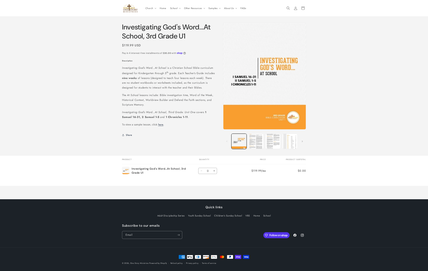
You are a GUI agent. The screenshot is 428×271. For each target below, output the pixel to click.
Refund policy (177, 263)
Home (256, 215)
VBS (247, 215)
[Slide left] (227, 141)
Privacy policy (192, 263)
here (160, 124)
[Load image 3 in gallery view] (273, 141)
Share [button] (129, 135)
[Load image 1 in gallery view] (239, 141)
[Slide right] (302, 141)
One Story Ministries (139, 263)
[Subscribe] (178, 235)
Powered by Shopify (158, 263)
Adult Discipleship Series (171, 215)
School (267, 215)
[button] (150, 8)
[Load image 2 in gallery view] (255, 141)
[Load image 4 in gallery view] (289, 141)
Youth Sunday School (199, 215)
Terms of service (209, 263)
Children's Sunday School (228, 215)
